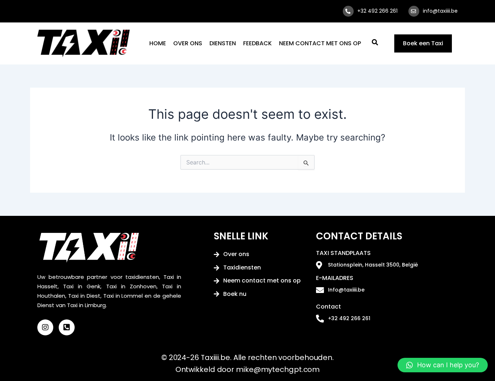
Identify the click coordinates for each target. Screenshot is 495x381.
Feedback (257, 43)
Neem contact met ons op (320, 43)
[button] (443, 365)
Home (157, 43)
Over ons (187, 43)
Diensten (222, 43)
